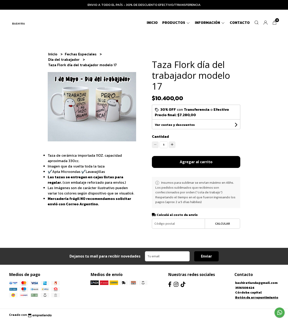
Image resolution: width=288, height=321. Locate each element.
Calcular (222, 224)
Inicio (152, 22)
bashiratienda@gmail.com (256, 282)
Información (208, 22)
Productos (174, 22)
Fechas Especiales (81, 54)
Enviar (206, 256)
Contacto (240, 22)
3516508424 (244, 287)
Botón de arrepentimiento (256, 297)
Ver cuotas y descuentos (175, 124)
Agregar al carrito (196, 161)
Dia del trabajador (64, 59)
